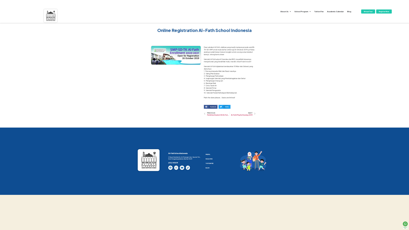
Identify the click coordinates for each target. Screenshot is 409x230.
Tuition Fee (319, 11)
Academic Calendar (335, 11)
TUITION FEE (209, 163)
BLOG (207, 168)
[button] (210, 107)
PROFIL (208, 154)
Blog (349, 11)
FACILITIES (209, 159)
